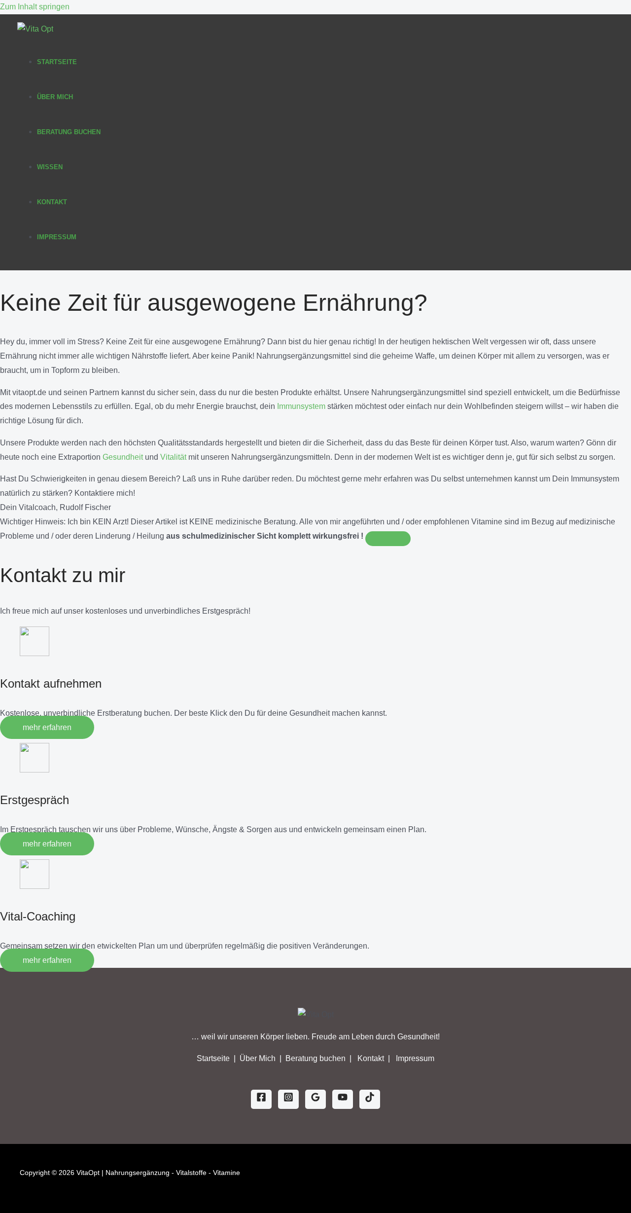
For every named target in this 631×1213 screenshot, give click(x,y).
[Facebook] (261, 1099)
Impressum (56, 237)
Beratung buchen (316, 1058)
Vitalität (173, 457)
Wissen (50, 167)
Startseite (57, 62)
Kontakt (52, 202)
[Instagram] (288, 1099)
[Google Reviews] (315, 1099)
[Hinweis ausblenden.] (388, 538)
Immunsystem (301, 406)
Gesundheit (123, 457)
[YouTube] (342, 1099)
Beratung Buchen (69, 132)
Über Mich (55, 97)
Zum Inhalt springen (35, 6)
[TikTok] (369, 1099)
